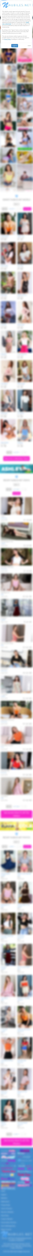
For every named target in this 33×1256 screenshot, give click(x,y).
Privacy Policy (7, 39)
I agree (14, 46)
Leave (29, 45)
